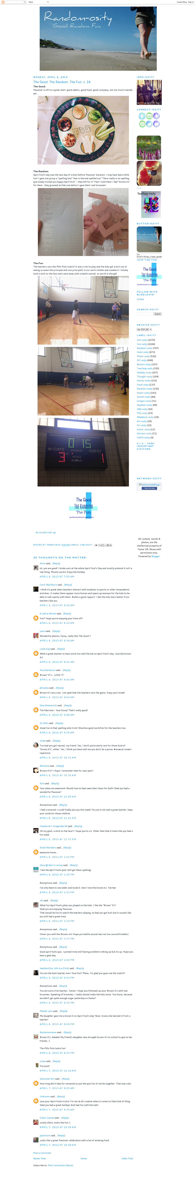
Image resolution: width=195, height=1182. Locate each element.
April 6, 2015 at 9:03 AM (57, 697)
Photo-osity (143, 356)
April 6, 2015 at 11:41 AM (58, 818)
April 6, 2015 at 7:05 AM (57, 576)
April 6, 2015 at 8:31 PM (57, 1052)
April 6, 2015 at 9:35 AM (57, 732)
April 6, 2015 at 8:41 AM (57, 662)
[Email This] (99, 545)
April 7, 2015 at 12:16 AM (58, 1070)
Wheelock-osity (145, 417)
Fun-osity (142, 344)
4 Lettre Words (48, 613)
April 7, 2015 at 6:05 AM (57, 1088)
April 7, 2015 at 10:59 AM (58, 1144)
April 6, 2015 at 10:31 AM (58, 757)
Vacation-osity (144, 388)
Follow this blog (149, 488)
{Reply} (56, 563)
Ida (41, 900)
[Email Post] (95, 545)
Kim (42, 783)
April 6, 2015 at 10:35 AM (58, 775)
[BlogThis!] (102, 545)
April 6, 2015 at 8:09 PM (57, 1024)
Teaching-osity (145, 368)
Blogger (155, 556)
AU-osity (142, 421)
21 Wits (44, 723)
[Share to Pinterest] (110, 545)
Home (84, 1158)
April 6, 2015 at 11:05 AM (58, 796)
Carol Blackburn (48, 584)
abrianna (44, 687)
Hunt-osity (143, 352)
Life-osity (142, 339)
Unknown (45, 1096)
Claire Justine (47, 1117)
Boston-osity (144, 364)
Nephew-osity (144, 404)
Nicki (42, 563)
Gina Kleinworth (48, 705)
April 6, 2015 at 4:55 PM (57, 1002)
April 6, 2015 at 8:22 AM (57, 623)
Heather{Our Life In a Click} (54, 968)
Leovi (42, 631)
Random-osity (144, 348)
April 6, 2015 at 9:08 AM (57, 714)
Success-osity (144, 433)
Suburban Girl (47, 1078)
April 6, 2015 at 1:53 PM (57, 892)
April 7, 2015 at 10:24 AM (58, 1127)
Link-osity (86, 545)
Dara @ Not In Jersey (51, 865)
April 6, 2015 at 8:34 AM (57, 640)
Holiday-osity (144, 372)
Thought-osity (144, 376)
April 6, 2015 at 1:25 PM (57, 874)
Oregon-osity (144, 400)
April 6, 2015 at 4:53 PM (57, 977)
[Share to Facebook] (107, 545)
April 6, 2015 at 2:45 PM (57, 960)
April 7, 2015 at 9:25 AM (57, 1109)
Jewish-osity (143, 396)
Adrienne (44, 765)
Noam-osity (143, 392)
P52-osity (142, 413)
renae (43, 740)
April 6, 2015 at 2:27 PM (57, 938)
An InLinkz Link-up (46, 532)
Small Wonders (48, 847)
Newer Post (39, 1158)
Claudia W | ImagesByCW (53, 826)
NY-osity (142, 360)
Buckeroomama (48, 1032)
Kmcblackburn (47, 670)
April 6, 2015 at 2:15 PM (57, 921)
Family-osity (143, 380)
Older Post (127, 1158)
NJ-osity (141, 425)
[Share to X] (105, 545)
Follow (140, 299)
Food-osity (143, 384)
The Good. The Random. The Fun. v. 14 (62, 82)
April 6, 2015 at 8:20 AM (57, 605)
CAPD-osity (143, 437)
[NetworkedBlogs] (149, 484)
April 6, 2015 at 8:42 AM (57, 679)
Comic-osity (143, 429)
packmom (45, 1135)
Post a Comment (42, 1152)
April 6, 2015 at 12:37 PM (58, 839)
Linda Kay (45, 648)
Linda (42, 1061)
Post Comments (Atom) (60, 1165)
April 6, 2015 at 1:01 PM (57, 857)
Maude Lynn (46, 1011)
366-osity (142, 409)
